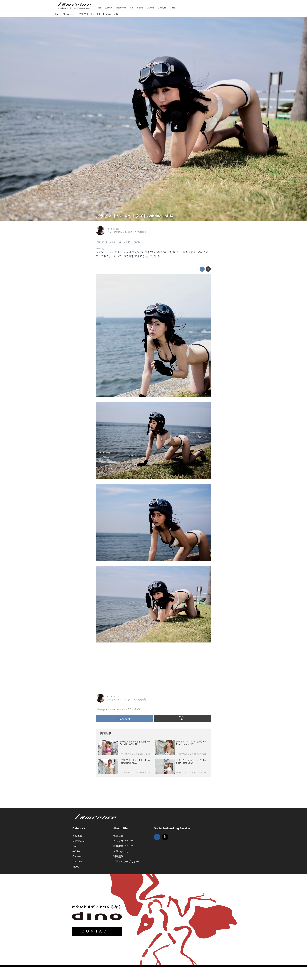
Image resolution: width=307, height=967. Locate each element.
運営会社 (118, 836)
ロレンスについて (123, 841)
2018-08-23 (113, 229)
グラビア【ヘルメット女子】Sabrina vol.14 (134, 216)
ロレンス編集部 (138, 232)
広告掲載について (123, 846)
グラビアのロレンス (117, 232)
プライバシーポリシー (126, 861)
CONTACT (97, 931)
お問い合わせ (121, 851)
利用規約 (118, 856)
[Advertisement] (120, 668)
